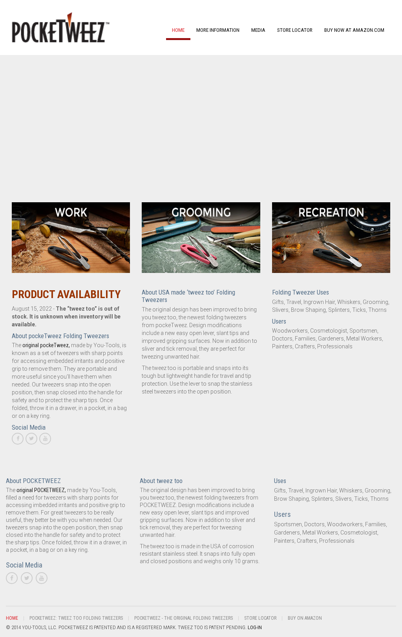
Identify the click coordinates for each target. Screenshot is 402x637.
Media (258, 30)
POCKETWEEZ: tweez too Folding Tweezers (76, 618)
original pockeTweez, (46, 345)
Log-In (255, 627)
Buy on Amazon (305, 618)
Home (178, 30)
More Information (217, 30)
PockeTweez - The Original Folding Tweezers (183, 618)
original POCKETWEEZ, (41, 490)
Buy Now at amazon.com (354, 30)
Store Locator (294, 30)
